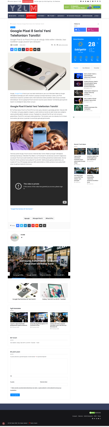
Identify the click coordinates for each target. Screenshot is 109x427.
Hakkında (80, 416)
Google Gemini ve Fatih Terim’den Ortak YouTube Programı (39, 262)
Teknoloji (31, 15)
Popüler (76, 68)
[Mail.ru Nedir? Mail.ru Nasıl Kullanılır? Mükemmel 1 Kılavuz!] (78, 76)
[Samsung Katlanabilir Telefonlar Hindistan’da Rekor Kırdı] (93, 170)
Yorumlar (96, 68)
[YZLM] (22, 8)
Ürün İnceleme (88, 15)
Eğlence (61, 15)
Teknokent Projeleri (74, 15)
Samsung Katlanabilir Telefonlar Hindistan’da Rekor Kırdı (92, 179)
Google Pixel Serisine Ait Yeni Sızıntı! (21, 209)
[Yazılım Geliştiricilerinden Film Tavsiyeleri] (78, 108)
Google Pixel (18, 93)
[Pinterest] (27, 49)
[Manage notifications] (3, 423)
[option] (39, 262)
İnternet (41, 15)
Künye (99, 416)
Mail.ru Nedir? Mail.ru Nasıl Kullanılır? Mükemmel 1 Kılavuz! (90, 75)
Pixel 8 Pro (50, 218)
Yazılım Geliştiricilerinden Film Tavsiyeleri (90, 107)
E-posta (12, 382)
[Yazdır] (38, 49)
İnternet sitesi (43, 382)
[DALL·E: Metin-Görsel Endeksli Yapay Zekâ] (78, 101)
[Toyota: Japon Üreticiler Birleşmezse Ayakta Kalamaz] (19, 317)
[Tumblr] (23, 49)
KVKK (95, 416)
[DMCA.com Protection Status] (95, 413)
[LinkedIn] (19, 49)
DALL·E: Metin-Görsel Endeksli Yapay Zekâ (90, 99)
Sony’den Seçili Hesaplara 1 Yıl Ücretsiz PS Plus (39, 324)
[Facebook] (11, 49)
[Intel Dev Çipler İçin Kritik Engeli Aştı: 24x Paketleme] (93, 151)
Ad (11, 376)
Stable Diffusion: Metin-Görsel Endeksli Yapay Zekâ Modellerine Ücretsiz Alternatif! (91, 84)
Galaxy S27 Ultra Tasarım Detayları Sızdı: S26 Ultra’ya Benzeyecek (58, 325)
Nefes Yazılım (34, 423)
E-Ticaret (52, 15)
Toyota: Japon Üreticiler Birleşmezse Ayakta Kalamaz (18, 324)
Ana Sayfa (13, 15)
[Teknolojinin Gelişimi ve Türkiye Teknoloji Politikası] (78, 93)
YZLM (96, 15)
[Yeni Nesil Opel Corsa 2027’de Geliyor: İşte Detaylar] (80, 170)
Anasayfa (13, 23)
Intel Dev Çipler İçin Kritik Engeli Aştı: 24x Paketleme (92, 157)
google (27, 218)
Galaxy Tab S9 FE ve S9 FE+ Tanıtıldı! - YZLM (28, 342)
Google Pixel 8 (38, 218)
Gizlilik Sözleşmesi (88, 416)
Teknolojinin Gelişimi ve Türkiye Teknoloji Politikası (91, 92)
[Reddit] (31, 49)
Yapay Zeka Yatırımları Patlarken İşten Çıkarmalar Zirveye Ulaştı (79, 159)
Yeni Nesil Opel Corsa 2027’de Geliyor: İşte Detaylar (47, 1)
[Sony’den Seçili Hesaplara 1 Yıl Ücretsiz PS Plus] (39, 317)
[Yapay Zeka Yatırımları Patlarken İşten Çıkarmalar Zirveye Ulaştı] (80, 151)
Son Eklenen (86, 68)
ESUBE (14, 45)
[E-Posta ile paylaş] (34, 49)
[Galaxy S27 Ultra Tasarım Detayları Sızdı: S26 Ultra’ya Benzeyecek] (59, 317)
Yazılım (22, 15)
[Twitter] (15, 49)
